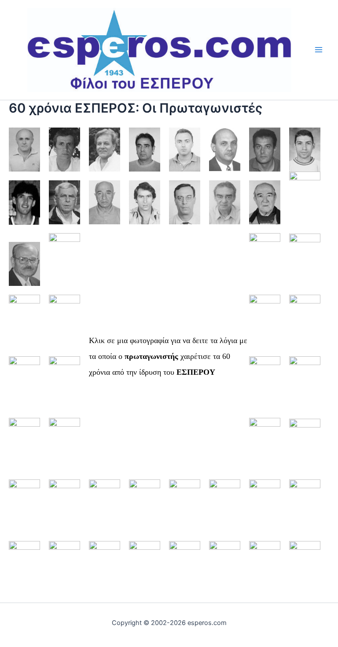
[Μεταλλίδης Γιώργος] (264, 387)
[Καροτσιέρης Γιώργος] (64, 264)
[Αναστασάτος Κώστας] (24, 149)
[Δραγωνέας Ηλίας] (144, 202)
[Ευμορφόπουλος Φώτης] (224, 202)
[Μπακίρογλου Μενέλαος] (64, 448)
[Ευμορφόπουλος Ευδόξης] (184, 202)
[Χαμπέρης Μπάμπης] (264, 572)
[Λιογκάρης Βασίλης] (24, 387)
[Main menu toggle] (319, 50)
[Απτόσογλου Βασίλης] (144, 149)
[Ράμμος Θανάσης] (304, 510)
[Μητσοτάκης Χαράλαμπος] (304, 387)
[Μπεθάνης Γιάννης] (264, 448)
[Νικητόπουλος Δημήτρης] (304, 448)
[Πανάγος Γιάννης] (104, 510)
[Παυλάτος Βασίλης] (264, 510)
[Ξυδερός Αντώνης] (24, 510)
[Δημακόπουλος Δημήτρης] (24, 202)
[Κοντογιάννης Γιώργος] (304, 264)
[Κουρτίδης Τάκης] (64, 325)
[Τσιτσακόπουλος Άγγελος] (224, 572)
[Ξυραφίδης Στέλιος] (64, 510)
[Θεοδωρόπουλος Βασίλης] (304, 202)
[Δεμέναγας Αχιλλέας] (304, 149)
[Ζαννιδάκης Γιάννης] (264, 202)
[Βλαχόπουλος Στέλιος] (224, 149)
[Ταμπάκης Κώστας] (184, 572)
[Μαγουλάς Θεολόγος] (64, 387)
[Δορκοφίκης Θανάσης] (104, 202)
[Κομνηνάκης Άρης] (264, 264)
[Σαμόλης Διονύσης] (64, 572)
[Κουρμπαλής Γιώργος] (24, 325)
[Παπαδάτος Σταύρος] (184, 510)
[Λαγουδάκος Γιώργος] (264, 325)
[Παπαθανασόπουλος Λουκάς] (224, 510)
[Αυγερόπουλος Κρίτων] (184, 149)
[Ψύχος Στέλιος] (304, 572)
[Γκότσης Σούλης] (264, 149)
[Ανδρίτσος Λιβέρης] (64, 149)
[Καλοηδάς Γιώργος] (24, 264)
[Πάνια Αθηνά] (144, 510)
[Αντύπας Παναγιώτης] (104, 149)
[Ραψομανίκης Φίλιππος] (24, 572)
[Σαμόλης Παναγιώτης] (104, 572)
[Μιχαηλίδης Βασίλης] (24, 448)
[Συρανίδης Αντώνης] (144, 572)
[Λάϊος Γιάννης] (304, 325)
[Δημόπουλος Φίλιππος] (64, 202)
